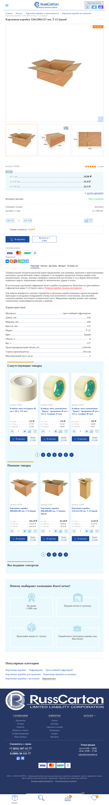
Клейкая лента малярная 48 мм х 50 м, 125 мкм (23, 409)
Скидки (54, 734)
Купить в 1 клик (44, 239)
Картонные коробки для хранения (23, 674)
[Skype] (23, 261)
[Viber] (15, 261)
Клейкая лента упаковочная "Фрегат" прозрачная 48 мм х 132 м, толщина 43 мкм (54, 411)
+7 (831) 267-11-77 (20, 748)
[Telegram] (27, 261)
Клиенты (20, 727)
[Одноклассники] (11, 261)
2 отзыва (100, 166)
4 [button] (54, 455)
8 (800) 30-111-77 (20, 753)
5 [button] (60, 455)
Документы (20, 720)
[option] (54, 73)
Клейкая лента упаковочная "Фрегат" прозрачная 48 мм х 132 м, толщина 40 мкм (85, 411)
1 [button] (37, 455)
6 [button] (65, 455)
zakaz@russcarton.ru (87, 754)
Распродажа (55, 730)
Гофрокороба (36, 670)
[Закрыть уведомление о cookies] (83, 794)
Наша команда (20, 737)
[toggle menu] (7, 5)
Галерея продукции (20, 734)
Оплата (55, 720)
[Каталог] (15, 798)
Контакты (55, 737)
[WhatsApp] (19, 261)
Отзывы (20, 724)
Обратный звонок (94, 3)
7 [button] (71, 455)
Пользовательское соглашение (65, 781)
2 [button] (43, 455)
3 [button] (48, 455)
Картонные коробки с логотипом (22, 678)
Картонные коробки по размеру (59, 674)
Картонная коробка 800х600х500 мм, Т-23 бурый (23, 509)
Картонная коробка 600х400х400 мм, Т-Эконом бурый (53, 511)
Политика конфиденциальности (42, 781)
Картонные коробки (16, 670)
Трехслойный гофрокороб (59, 670)
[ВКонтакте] (7, 261)
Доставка (54, 724)
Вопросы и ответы (20, 730)
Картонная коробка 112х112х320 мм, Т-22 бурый (84, 509)
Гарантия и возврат (54, 727)
